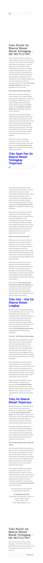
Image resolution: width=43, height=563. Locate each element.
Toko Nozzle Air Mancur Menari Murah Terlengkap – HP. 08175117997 (20, 533)
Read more (30, 555)
